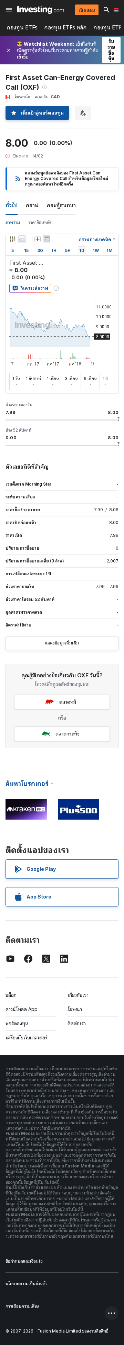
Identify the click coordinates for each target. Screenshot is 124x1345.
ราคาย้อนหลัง (39, 222)
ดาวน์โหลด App (22, 1009)
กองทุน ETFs (22, 27)
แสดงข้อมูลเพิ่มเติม (62, 643)
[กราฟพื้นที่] (22, 239)
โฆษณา (75, 1009)
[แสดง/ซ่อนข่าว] (46, 239)
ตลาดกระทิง (67, 734)
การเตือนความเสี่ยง (22, 1306)
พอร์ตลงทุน (17, 1023)
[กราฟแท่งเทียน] (12, 239)
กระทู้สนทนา (61, 205)
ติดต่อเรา (77, 1023)
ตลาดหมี (67, 702)
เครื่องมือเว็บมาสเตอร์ (27, 1037)
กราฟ (32, 205)
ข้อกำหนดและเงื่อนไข (24, 1261)
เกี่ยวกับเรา (78, 995)
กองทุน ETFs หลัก (65, 27)
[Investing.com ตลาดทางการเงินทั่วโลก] (40, 10)
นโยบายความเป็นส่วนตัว (27, 1283)
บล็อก (11, 995)
